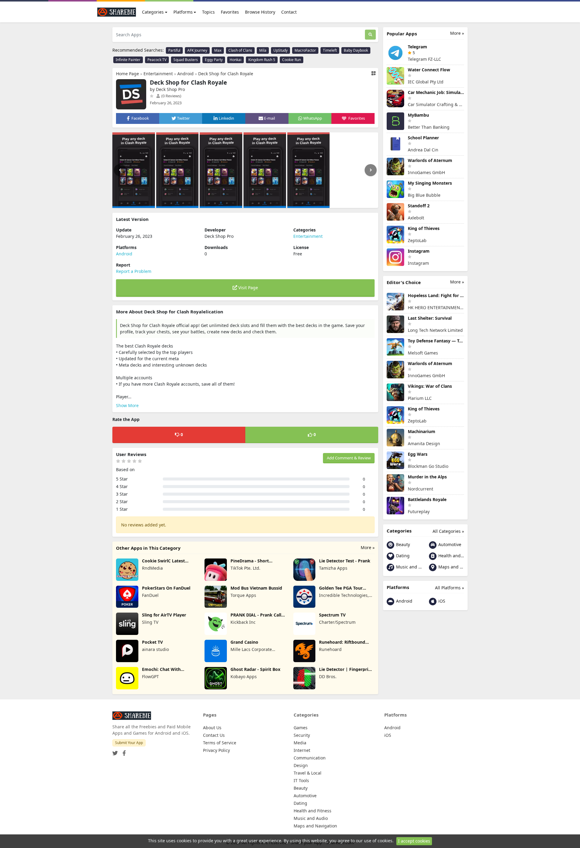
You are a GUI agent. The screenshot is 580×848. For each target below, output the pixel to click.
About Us (212, 727)
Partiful (174, 50)
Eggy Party (214, 59)
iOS (441, 601)
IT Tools (301, 780)
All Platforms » (449, 588)
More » (368, 547)
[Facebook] (123, 751)
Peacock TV (156, 59)
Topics (208, 12)
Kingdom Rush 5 (261, 59)
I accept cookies (414, 841)
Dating (402, 555)
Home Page (127, 73)
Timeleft (330, 50)
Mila (262, 50)
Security (302, 735)
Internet (302, 750)
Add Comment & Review (349, 458)
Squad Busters (185, 59)
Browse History (260, 12)
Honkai (235, 59)
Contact (289, 12)
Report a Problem (133, 271)
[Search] (370, 35)
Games (301, 727)
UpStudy (280, 50)
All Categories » (448, 531)
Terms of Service (219, 743)
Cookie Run (291, 59)
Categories (153, 12)
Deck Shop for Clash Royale (225, 73)
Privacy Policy (216, 750)
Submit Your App (129, 742)
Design (301, 765)
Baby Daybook (356, 50)
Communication (310, 758)
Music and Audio (408, 567)
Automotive (449, 544)
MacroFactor (305, 50)
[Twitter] (115, 751)
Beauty (402, 544)
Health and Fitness (450, 555)
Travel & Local (307, 773)
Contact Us (214, 735)
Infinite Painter (128, 59)
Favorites (230, 12)
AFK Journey (197, 50)
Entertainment (158, 73)
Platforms (183, 12)
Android (185, 73)
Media (300, 743)
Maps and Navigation (450, 567)
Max (217, 50)
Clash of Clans (240, 50)
